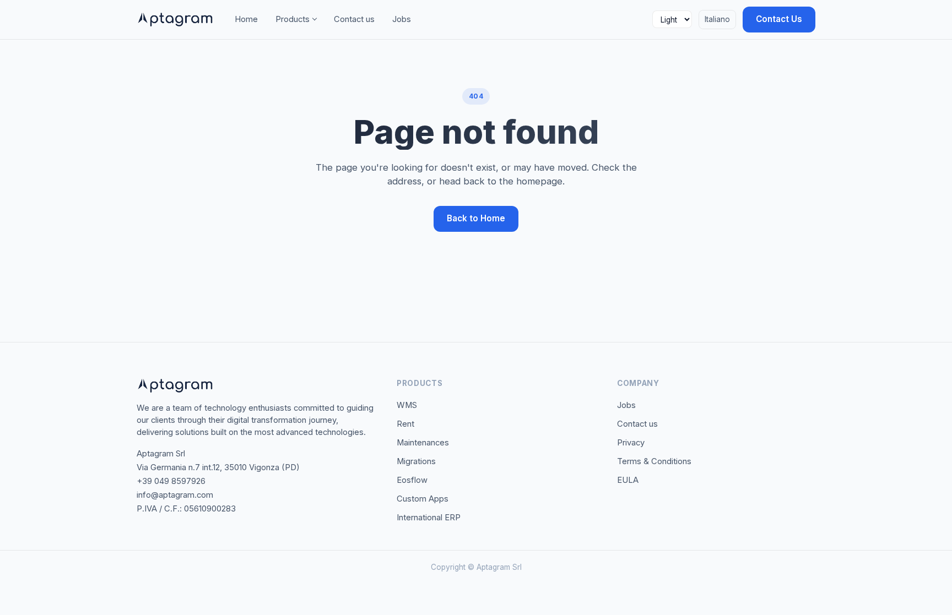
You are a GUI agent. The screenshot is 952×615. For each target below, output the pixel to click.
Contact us (354, 19)
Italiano (717, 19)
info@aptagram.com (175, 495)
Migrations (416, 461)
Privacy (631, 443)
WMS (407, 405)
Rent (405, 424)
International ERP (429, 518)
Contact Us (779, 19)
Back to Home (476, 218)
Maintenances (423, 443)
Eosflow (412, 480)
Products (292, 19)
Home (246, 19)
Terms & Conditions (654, 461)
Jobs (401, 19)
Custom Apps (422, 499)
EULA (628, 480)
